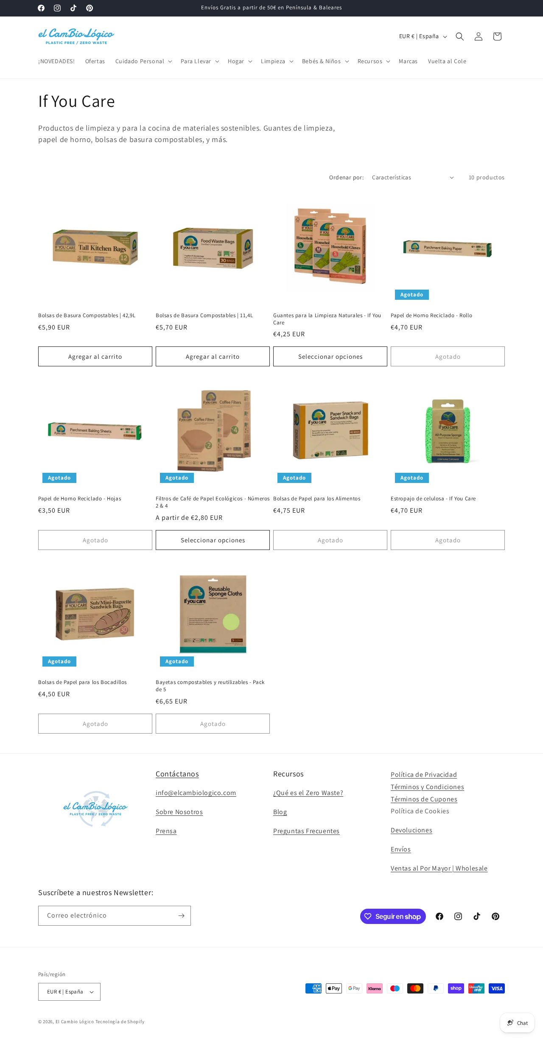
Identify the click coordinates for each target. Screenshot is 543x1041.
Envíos (401, 849)
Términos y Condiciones (427, 786)
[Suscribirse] (181, 916)
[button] (143, 61)
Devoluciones (411, 830)
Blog (280, 811)
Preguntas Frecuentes (306, 830)
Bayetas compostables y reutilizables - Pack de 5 (210, 686)
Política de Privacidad (424, 774)
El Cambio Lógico (75, 1021)
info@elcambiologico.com (196, 793)
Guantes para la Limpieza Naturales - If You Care (327, 319)
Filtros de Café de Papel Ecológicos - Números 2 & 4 (213, 502)
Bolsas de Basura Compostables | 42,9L (86, 315)
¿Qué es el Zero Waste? (308, 793)
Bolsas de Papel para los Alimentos (316, 498)
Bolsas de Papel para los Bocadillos (82, 682)
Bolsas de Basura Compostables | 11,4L (204, 315)
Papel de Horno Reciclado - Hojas (79, 498)
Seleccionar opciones (330, 356)
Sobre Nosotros (179, 811)
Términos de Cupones (424, 799)
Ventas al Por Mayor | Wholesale (439, 868)
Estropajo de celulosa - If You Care (433, 498)
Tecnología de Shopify (120, 1021)
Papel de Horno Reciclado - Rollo (431, 315)
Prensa (166, 830)
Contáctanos (177, 774)
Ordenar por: (346, 177)
